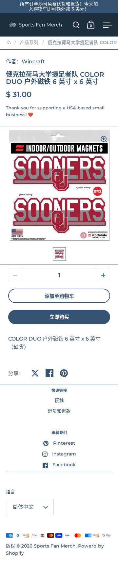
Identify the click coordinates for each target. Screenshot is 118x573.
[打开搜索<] (76, 24)
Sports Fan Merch (55, 546)
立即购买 (59, 317)
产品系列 (29, 42)
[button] (103, 275)
